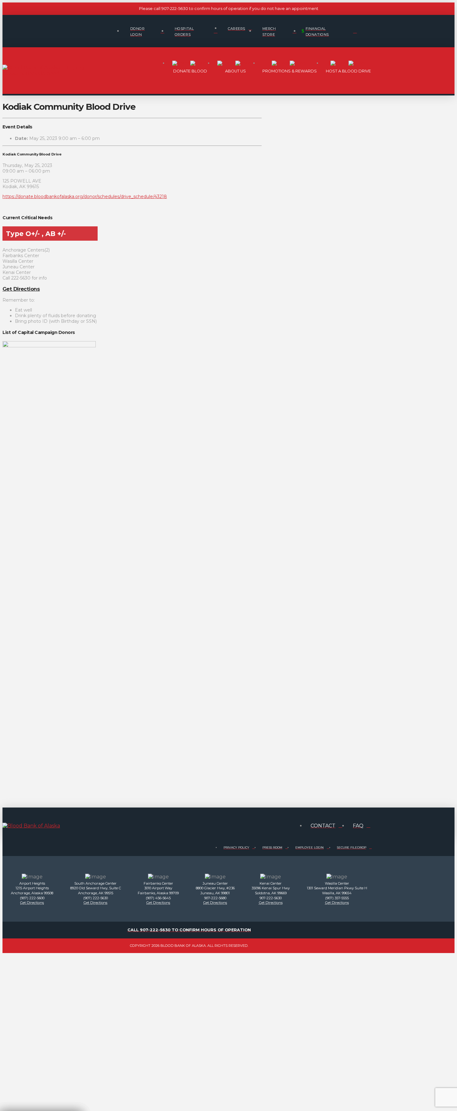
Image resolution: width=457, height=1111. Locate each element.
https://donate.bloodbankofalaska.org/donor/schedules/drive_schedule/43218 (84, 196)
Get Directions (21, 289)
